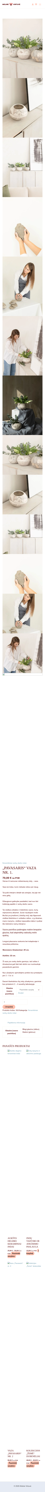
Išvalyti (21, 993)
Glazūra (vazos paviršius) (9, 991)
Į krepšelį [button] (32, 1249)
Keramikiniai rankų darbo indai (14, 863)
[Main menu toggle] (40, 4)
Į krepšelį (9, 1007)
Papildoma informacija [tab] (16, 1023)
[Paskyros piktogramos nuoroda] (33, 4)
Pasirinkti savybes (14, 1255)
